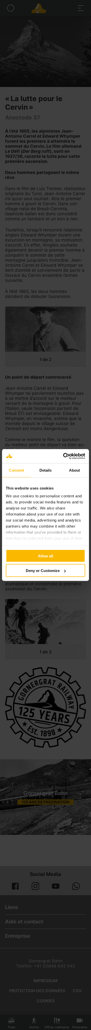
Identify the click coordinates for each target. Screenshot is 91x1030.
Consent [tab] (16, 470)
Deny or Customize (43, 570)
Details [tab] (45, 470)
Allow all (45, 556)
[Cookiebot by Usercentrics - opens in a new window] (64, 456)
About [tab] (74, 470)
